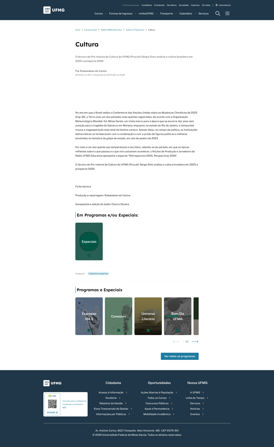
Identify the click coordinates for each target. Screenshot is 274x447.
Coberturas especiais (98, 273)
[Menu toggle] (227, 13)
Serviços (204, 13)
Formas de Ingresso (120, 13)
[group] (89, 241)
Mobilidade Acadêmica (157, 414)
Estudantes (159, 5)
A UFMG (195, 392)
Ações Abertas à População (157, 392)
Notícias (195, 408)
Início (77, 30)
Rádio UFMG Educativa (111, 30)
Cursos (99, 13)
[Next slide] (195, 341)
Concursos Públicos (157, 403)
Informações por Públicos (111, 414)
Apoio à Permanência (157, 408)
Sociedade (184, 5)
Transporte (166, 13)
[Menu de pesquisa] (218, 13)
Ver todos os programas (179, 356)
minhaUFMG (146, 13)
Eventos (195, 414)
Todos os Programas (135, 30)
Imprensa (195, 5)
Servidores (172, 5)
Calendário (185, 13)
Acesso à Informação (111, 392)
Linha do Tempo (195, 397)
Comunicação (90, 30)
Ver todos (206, 5)
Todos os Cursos (157, 397)
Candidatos (147, 5)
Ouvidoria (111, 397)
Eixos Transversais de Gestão (111, 408)
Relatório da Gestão (111, 403)
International (225, 5)
